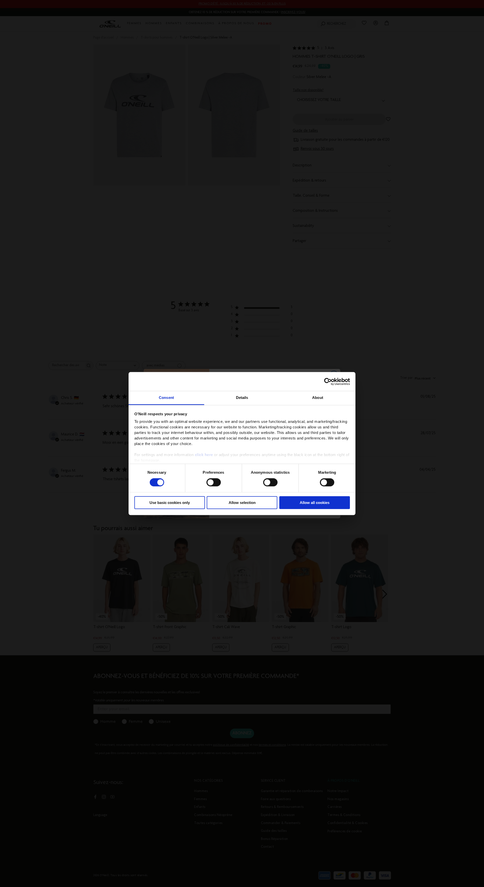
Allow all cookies (314, 502)
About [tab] (317, 397)
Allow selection (242, 502)
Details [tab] (242, 397)
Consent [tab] (166, 397)
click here (204, 455)
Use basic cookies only (169, 502)
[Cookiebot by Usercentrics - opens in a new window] (328, 381)
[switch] (213, 483)
